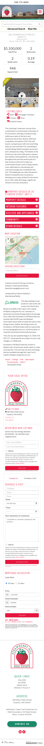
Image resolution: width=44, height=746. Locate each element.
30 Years (11, 583)
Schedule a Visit (30, 478)
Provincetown (12, 362)
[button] (39, 24)
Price (7, 591)
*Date (7, 499)
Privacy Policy (20, 463)
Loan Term (9, 577)
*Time (7, 507)
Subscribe (22, 468)
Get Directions (22, 276)
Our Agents (9, 420)
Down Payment (11, 599)
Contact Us (9, 417)
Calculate (22, 615)
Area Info (22, 685)
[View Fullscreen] (8, 247)
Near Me (32, 29)
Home (7, 359)
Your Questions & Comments (17, 516)
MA (21, 359)
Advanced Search (16, 29)
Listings (15, 359)
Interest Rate (10, 606)
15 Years (20, 583)
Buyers (22, 682)
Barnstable (29, 359)
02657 (22, 362)
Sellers (22, 680)
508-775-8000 (21, 2)
